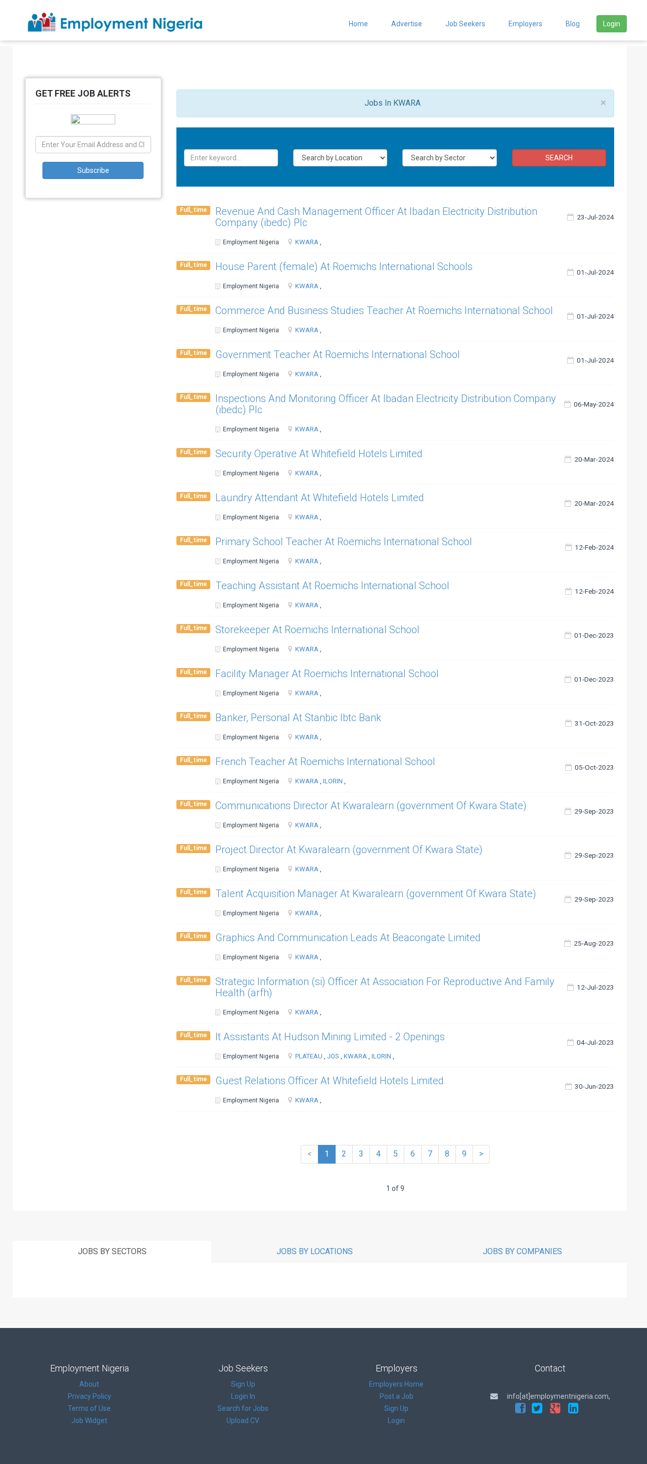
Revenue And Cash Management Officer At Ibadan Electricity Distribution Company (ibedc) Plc (376, 217)
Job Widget (89, 1420)
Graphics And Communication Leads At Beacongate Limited (348, 937)
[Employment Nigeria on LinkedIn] (573, 1408)
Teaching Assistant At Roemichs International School (332, 586)
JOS (333, 1056)
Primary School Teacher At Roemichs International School (343, 542)
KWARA (306, 242)
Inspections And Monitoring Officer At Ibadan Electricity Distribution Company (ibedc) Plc (385, 404)
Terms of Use (89, 1408)
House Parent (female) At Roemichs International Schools (344, 266)
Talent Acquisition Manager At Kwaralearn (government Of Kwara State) (375, 894)
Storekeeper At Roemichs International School (317, 630)
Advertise (406, 24)
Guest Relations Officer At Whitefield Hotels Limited (329, 1081)
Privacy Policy (89, 1396)
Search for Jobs (242, 1408)
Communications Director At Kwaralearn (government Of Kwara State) (371, 806)
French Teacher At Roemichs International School (325, 762)
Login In (243, 1396)
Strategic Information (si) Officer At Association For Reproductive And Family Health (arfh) (384, 987)
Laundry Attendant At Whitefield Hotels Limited (319, 498)
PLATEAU (308, 1056)
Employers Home (396, 1384)
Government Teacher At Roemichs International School (337, 354)
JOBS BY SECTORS (112, 1251)
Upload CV (242, 1420)
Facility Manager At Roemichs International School (327, 674)
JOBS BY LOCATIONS (314, 1251)
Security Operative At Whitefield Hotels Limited (319, 454)
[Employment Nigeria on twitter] (537, 1408)
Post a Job (396, 1396)
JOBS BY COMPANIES (522, 1251)
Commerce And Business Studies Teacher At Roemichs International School (384, 310)
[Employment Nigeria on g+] (555, 1408)
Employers (525, 24)
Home (358, 24)
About (89, 1384)
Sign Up (243, 1384)
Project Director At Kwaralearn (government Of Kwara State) (349, 850)
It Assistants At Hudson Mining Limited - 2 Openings (330, 1037)
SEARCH (559, 158)
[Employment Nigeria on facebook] (520, 1408)
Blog (573, 24)
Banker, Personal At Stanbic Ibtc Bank (298, 718)
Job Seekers (465, 24)
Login (611, 24)
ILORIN (333, 781)
